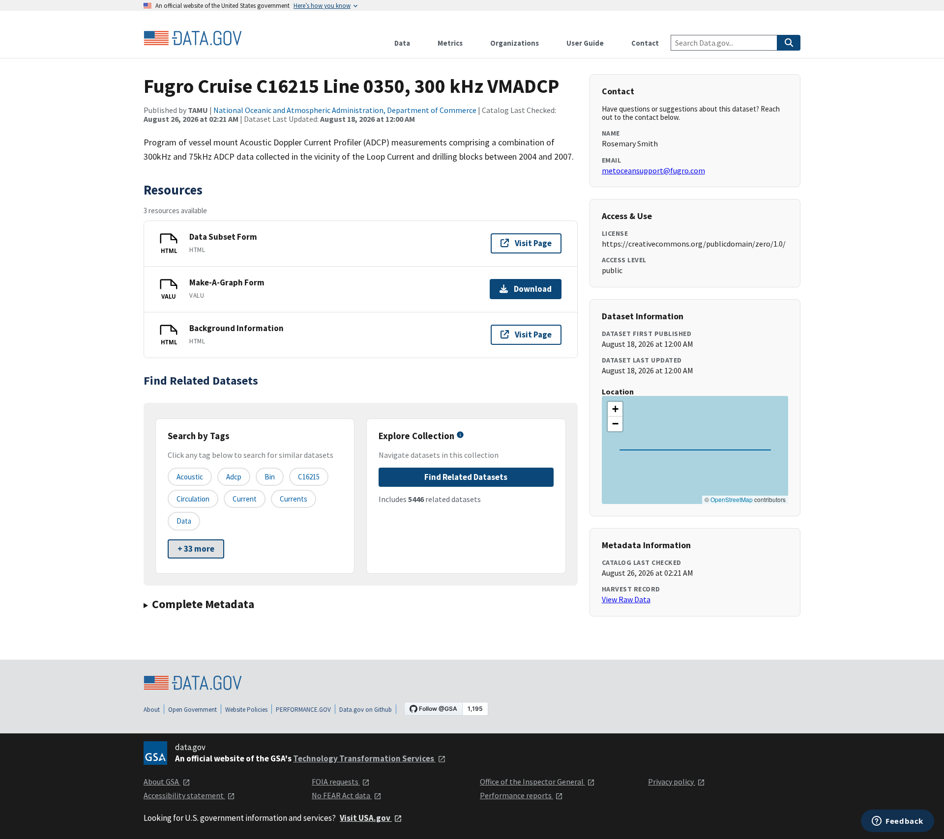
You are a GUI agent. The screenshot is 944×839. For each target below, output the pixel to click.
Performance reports (516, 795)
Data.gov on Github (365, 709)
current (245, 498)
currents (293, 498)
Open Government (192, 709)
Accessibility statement (184, 795)
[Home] (193, 38)
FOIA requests (336, 781)
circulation (193, 498)
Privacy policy (671, 781)
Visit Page (533, 243)
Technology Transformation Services (364, 758)
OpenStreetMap (731, 499)
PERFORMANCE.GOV (303, 709)
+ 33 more (195, 548)
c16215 (309, 476)
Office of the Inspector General (532, 781)
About (152, 709)
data (184, 521)
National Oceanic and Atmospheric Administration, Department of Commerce (344, 110)
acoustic (190, 476)
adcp (233, 476)
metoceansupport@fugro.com (653, 170)
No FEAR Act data (342, 795)
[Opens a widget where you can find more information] (897, 822)
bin (270, 476)
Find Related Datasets (465, 477)
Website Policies (246, 709)
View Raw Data (626, 599)
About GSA (162, 781)
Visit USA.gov (366, 817)
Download (533, 288)
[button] (615, 409)
